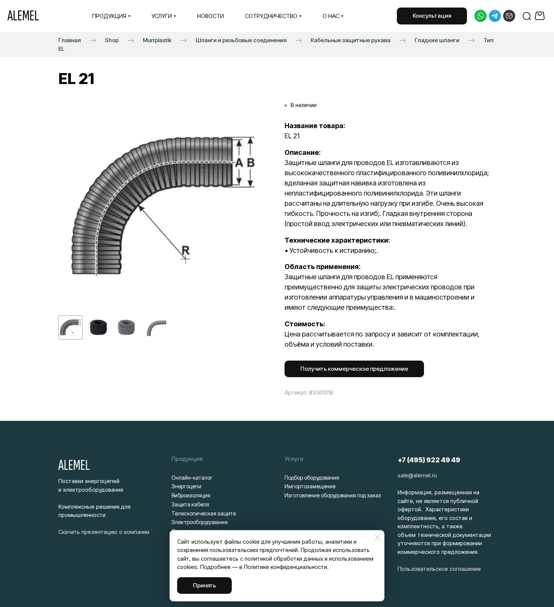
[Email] (509, 16)
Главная (69, 39)
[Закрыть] (377, 537)
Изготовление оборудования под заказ (333, 495)
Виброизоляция (190, 495)
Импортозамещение (310, 486)
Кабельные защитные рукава (350, 39)
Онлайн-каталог (192, 477)
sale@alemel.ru (417, 475)
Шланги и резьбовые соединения (241, 39)
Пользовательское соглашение (439, 568)
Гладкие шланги (437, 39)
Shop (112, 39)
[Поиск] (527, 15)
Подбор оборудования (312, 477)
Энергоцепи (186, 486)
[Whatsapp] (480, 16)
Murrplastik (157, 39)
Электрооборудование (199, 522)
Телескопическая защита (203, 513)
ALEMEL (23, 15)
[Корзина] (540, 16)
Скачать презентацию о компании (103, 531)
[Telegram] (495, 16)
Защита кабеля (190, 504)
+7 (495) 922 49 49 (429, 460)
